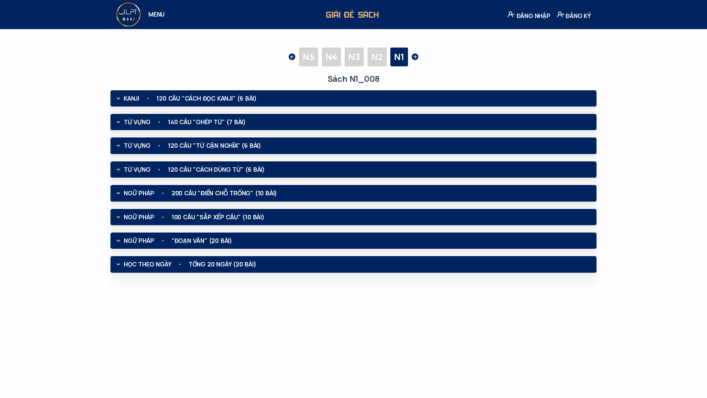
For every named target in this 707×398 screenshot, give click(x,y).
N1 (399, 56)
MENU (156, 14)
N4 (331, 56)
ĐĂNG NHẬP (533, 16)
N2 (377, 56)
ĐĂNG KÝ (577, 16)
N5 (308, 56)
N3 (354, 56)
